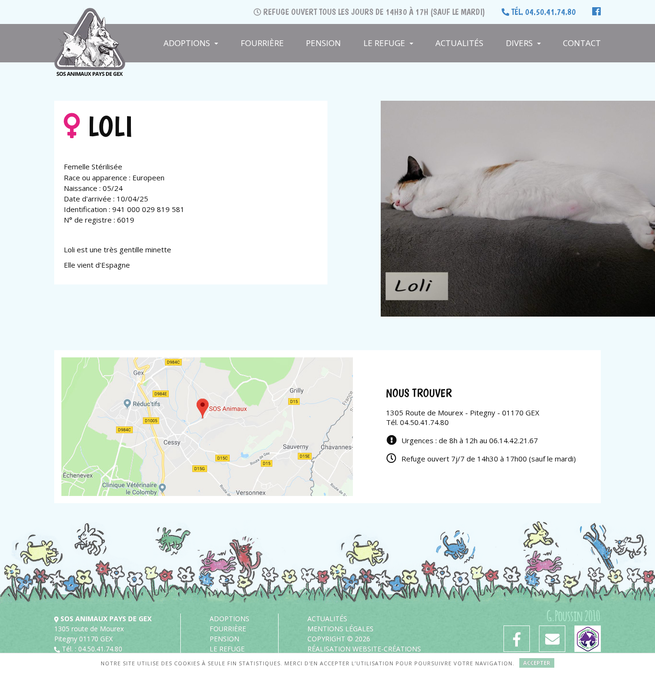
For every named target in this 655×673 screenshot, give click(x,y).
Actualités (459, 42)
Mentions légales (340, 628)
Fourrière (262, 42)
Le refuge (385, 42)
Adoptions (188, 42)
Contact (582, 42)
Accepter (536, 662)
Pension (323, 42)
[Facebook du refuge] (516, 639)
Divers (520, 42)
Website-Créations (386, 648)
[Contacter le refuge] (552, 639)
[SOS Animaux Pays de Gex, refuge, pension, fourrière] (89, 19)
